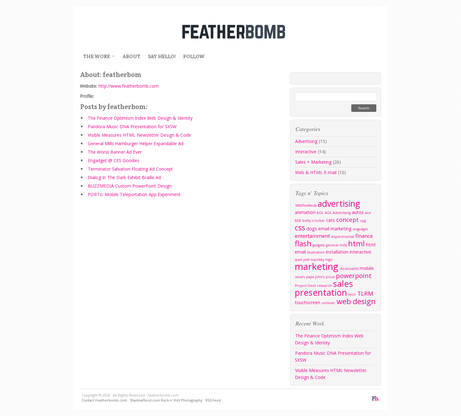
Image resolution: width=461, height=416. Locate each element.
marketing (316, 266)
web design (356, 301)
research (324, 285)
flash (303, 243)
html (356, 243)
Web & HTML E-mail (315, 172)
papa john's (315, 277)
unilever (328, 303)
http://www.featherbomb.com (128, 86)
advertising (339, 203)
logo (329, 259)
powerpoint (354, 275)
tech (352, 294)
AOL (320, 213)
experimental (342, 236)
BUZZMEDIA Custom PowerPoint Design (130, 186)
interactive (360, 252)
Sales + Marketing (313, 162)
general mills (336, 245)
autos (358, 212)
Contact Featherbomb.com (104, 400)
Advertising (306, 141)
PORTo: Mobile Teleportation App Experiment (134, 194)
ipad (298, 259)
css (300, 227)
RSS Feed (213, 400)
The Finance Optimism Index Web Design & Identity (140, 118)
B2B (298, 220)
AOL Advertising (338, 213)
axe (368, 213)
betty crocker (313, 220)
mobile (367, 268)
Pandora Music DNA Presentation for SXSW (132, 126)
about (131, 56)
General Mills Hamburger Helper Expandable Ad (135, 143)
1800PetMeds (305, 205)
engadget (360, 229)
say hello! (161, 56)
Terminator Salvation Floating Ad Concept (130, 169)
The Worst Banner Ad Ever (115, 152)
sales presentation (324, 288)
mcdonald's (349, 268)
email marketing (335, 229)
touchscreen (307, 302)
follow (194, 56)
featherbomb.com (230, 31)
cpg (363, 220)
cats (330, 220)
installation (337, 252)
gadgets (319, 245)
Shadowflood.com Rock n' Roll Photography (166, 400)
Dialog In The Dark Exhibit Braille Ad (124, 177)
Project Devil (305, 285)
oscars (300, 277)
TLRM (365, 293)
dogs (311, 229)
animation (305, 212)
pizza (330, 277)
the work (95, 56)
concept (347, 220)
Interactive (305, 152)
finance (364, 235)
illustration (316, 252)
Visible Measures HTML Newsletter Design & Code (139, 135)
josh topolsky (313, 259)
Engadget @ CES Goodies (114, 160)
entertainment (312, 235)
